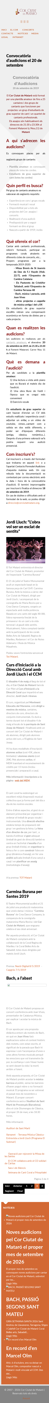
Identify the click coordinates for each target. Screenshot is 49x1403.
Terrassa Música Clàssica (31, 1135)
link (37, 463)
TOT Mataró (25, 878)
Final (20, 1191)
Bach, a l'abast (19, 978)
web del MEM (22, 780)
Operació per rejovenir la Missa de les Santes (24, 1155)
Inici (7, 1186)
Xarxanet (11, 1135)
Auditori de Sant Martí (18, 1128)
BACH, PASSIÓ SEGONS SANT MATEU (22, 1307)
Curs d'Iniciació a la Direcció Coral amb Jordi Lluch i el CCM (24, 669)
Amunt (26, 1398)
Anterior (17, 1186)
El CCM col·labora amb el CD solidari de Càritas (25, 1162)
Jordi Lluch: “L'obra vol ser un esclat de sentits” (23, 527)
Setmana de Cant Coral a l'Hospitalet (27, 1172)
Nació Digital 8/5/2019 (27, 966)
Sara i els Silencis (17, 1168)
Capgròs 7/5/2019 (16, 970)
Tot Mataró (12, 657)
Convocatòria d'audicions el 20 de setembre (24, 60)
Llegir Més (11, 1283)
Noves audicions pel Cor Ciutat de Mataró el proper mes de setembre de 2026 (24, 1247)
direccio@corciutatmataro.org (23, 503)
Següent (9, 1191)
